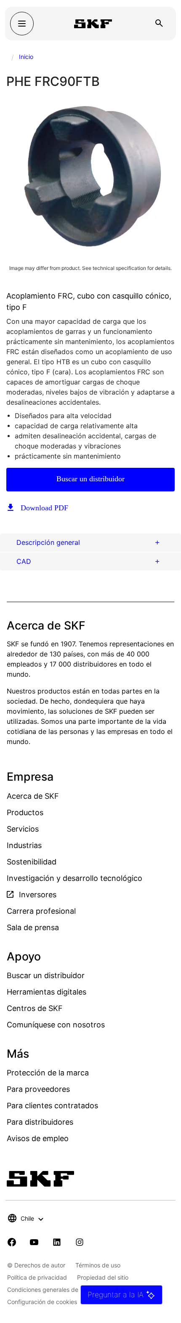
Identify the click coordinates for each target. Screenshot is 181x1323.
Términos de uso (97, 1265)
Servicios (23, 828)
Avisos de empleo (38, 1138)
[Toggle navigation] (22, 23)
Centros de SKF (35, 1008)
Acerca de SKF (33, 796)
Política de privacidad (37, 1277)
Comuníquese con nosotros (56, 1024)
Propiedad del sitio (102, 1277)
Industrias (24, 845)
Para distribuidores (40, 1122)
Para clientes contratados (52, 1105)
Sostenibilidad (31, 861)
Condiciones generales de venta (51, 1289)
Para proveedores (38, 1089)
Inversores (36, 894)
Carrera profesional (41, 911)
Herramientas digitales (46, 991)
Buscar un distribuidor (90, 479)
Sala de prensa (33, 927)
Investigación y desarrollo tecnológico (74, 878)
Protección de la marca (48, 1072)
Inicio (26, 56)
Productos (25, 812)
